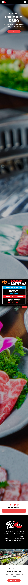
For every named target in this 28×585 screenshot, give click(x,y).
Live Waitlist (14, 31)
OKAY (24, 307)
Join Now (14, 511)
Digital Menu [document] (14, 580)
